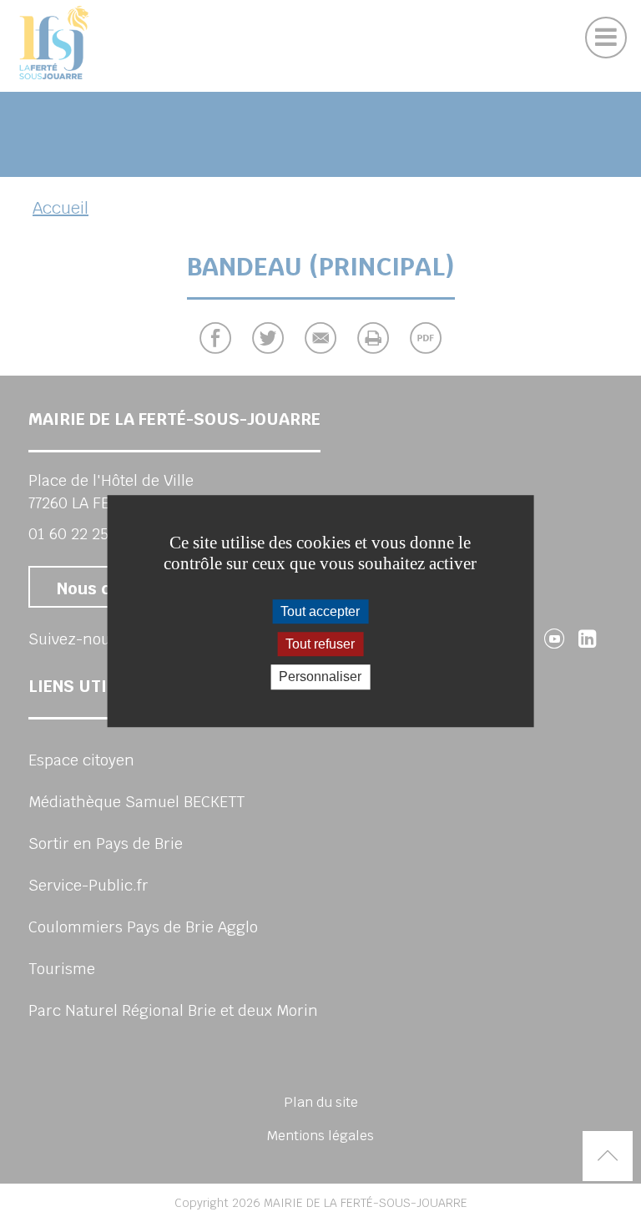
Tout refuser (320, 644)
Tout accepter (320, 611)
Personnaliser (320, 677)
